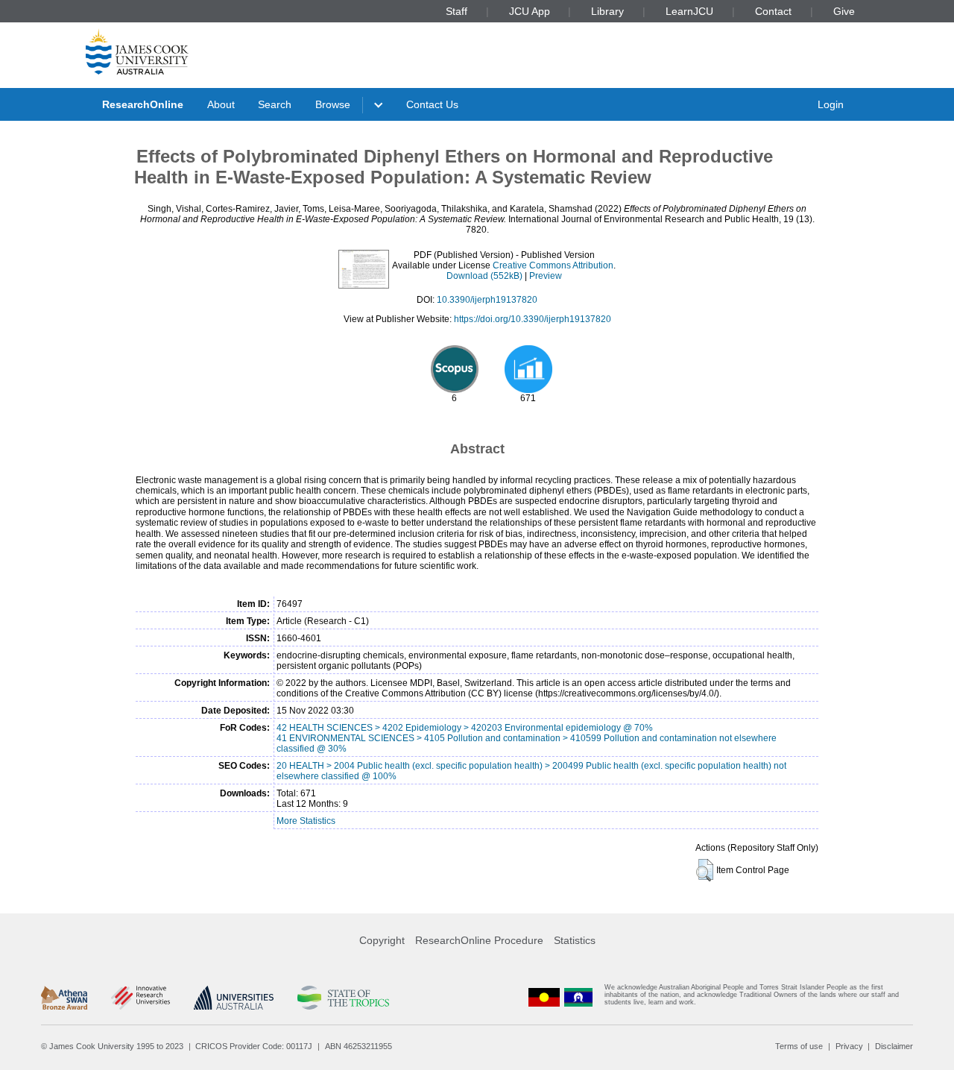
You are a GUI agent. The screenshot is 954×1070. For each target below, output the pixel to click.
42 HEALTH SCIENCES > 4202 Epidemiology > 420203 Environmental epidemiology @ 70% (465, 728)
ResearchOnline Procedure (479, 940)
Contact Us (432, 104)
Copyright (382, 940)
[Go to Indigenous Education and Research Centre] (544, 998)
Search (274, 104)
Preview (545, 276)
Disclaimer (894, 1046)
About (221, 104)
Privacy (849, 1046)
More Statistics (306, 821)
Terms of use (799, 1046)
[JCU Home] (137, 51)
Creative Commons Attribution (553, 265)
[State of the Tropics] (342, 998)
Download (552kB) (484, 276)
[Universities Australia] (234, 998)
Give (844, 11)
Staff (456, 11)
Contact (773, 11)
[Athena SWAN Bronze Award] (64, 998)
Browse (332, 104)
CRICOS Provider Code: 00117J (253, 1046)
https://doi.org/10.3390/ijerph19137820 (532, 319)
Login (831, 104)
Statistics (575, 940)
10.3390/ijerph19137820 (487, 300)
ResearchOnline (142, 104)
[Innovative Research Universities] (140, 998)
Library (607, 11)
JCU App (529, 11)
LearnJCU (689, 11)
